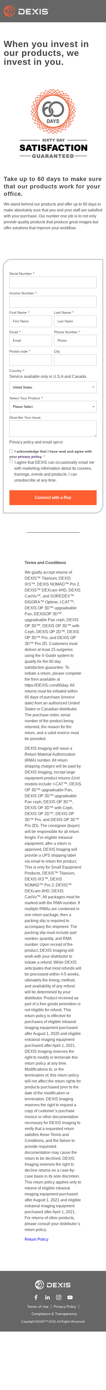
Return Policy (36, 1239)
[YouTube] (70, 1297)
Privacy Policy (65, 1307)
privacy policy (29, 457)
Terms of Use (38, 1307)
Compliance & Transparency (54, 1314)
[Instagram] (58, 1297)
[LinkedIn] (47, 1297)
